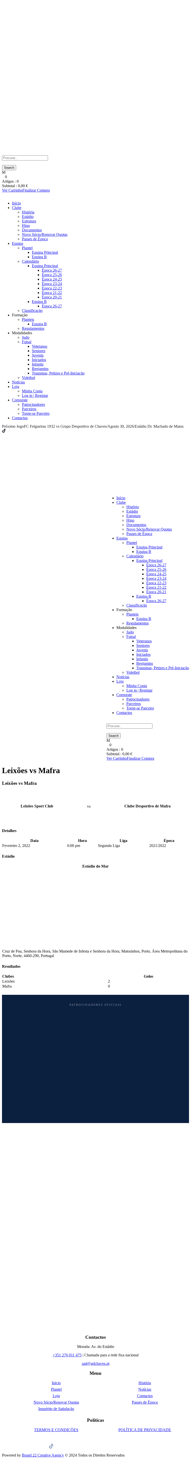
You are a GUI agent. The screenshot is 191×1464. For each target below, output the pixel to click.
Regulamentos (33, 328)
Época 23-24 (52, 284)
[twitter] (13, 431)
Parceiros (29, 409)
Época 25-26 (52, 275)
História (28, 212)
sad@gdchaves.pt (95, 1363)
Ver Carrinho (12, 190)
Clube (16, 208)
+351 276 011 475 (67, 1355)
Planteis (28, 319)
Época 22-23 (52, 288)
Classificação (32, 310)
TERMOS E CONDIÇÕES (56, 1430)
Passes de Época (35, 239)
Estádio (28, 216)
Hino (26, 225)
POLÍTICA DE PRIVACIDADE (144, 1430)
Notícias (18, 382)
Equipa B (39, 257)
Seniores (38, 351)
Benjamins (40, 369)
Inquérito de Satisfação (56, 1409)
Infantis (38, 364)
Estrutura (29, 221)
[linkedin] (10, 431)
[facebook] (7, 431)
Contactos (20, 418)
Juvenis (38, 355)
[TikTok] (4, 431)
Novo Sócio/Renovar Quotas (44, 234)
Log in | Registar (35, 395)
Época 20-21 (52, 297)
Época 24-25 (52, 279)
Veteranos (39, 346)
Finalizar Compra (36, 190)
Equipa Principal (45, 252)
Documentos (32, 230)
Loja (15, 386)
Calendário (30, 261)
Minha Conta (32, 391)
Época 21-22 (52, 293)
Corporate (20, 400)
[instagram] (19, 431)
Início (16, 203)
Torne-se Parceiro (35, 413)
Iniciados (39, 360)
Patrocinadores (33, 404)
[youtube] (16, 431)
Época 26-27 (52, 270)
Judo (25, 337)
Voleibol (28, 378)
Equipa (17, 243)
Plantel (27, 248)
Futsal (26, 342)
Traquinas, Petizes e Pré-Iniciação (58, 373)
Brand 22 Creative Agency (43, 1455)
